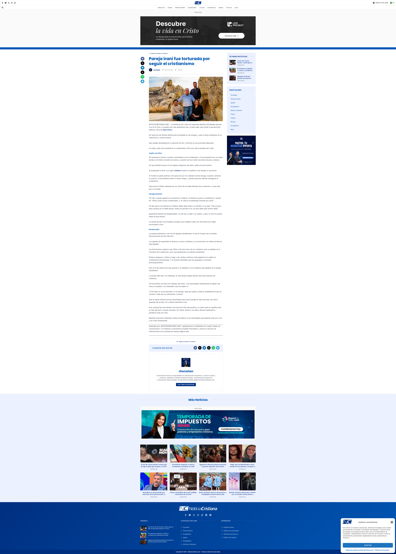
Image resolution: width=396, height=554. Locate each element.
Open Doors (167, 130)
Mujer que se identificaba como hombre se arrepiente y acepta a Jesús (242, 466)
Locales (202, 7)
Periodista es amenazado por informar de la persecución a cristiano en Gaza (154, 494)
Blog (236, 7)
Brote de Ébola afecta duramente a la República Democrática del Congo (212, 494)
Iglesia (170, 7)
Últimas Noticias (238, 56)
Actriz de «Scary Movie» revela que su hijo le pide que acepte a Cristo (245, 64)
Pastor (233, 114)
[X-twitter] (9, 3)
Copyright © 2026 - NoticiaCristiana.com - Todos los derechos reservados (198, 552)
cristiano (177, 170)
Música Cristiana (236, 110)
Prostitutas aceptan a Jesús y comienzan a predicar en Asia (245, 70)
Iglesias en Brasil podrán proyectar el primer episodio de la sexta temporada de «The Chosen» (212, 466)
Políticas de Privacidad (382, 550)
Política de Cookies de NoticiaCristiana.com (360, 550)
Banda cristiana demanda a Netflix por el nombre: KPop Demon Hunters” (242, 494)
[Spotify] (210, 515)
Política (229, 7)
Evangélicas (211, 7)
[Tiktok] (15, 3)
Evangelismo (192, 7)
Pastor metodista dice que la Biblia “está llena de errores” (183, 493)
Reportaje (161, 7)
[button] (392, 522)
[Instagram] (12, 3)
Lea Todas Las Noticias (186, 384)
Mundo (221, 7)
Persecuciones (180, 7)
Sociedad (164, 53)
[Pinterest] (206, 515)
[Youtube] (5, 3)
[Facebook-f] (2, 3)
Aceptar (367, 545)
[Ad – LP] (198, 45)
